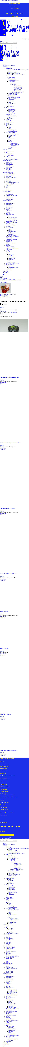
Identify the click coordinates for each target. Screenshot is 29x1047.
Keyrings (8, 215)
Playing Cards (9, 251)
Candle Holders (9, 198)
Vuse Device (14, 83)
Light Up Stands (9, 207)
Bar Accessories (12, 231)
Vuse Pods (13, 84)
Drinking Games (12, 235)
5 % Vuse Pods (17, 90)
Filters (9, 137)
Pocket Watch (9, 162)
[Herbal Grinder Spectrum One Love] (14, 412)
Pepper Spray (9, 185)
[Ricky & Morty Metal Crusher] (14, 747)
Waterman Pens (11, 257)
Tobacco (7, 119)
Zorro (9, 128)
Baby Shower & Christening (12, 159)
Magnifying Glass (10, 214)
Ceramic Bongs (11, 110)
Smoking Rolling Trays (13, 134)
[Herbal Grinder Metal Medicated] (14, 346)
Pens (7, 253)
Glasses (10, 230)
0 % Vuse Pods (17, 85)
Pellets (7, 188)
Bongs (7, 107)
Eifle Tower (8, 213)
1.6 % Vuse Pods (18, 87)
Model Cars (8, 223)
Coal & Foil (11, 106)
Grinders (10, 141)
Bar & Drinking (9, 227)
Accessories (11, 99)
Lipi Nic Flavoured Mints (14, 97)
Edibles (10, 71)
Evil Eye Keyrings (12, 217)
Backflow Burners (10, 221)
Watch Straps (8, 169)
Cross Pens (10, 255)
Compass (8, 212)
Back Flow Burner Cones (11, 222)
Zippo (9, 127)
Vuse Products (11, 81)
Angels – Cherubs (10, 246)
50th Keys (10, 158)
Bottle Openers (11, 232)
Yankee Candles (9, 199)
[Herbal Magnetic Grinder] (14, 477)
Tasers (7, 186)
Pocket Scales (9, 210)
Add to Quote (3, 311)
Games (7, 250)
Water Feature (9, 249)
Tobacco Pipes (9, 120)
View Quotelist (25, 39)
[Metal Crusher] (14, 608)
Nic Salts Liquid (12, 98)
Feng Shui (8, 245)
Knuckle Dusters (9, 175)
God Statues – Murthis (11, 243)
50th (7, 156)
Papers (9, 136)
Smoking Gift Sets (12, 115)
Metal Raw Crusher (5, 714)
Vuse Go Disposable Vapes (17, 92)
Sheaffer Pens (11, 258)
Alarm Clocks (9, 167)
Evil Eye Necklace (10, 264)
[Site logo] (10, 61)
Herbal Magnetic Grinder (7, 508)
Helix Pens (10, 259)
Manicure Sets (9, 204)
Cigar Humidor (9, 124)
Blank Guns (8, 181)
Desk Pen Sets (11, 262)
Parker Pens (11, 254)
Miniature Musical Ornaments (12, 236)
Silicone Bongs (11, 112)
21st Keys (10, 153)
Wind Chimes (9, 240)
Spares (9, 105)
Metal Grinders (14, 143)
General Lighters (12, 130)
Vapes (7, 76)
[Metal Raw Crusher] (14, 683)
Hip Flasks (10, 234)
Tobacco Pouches (9, 122)
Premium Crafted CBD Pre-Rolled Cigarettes (18, 69)
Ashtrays (10, 148)
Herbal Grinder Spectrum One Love (10, 443)
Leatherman (8, 176)
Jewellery (8, 265)
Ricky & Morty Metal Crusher (9, 750)
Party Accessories (9, 151)
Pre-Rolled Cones (12, 139)
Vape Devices (11, 77)
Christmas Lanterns (10, 203)
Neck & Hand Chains (13, 267)
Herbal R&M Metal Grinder (8, 574)
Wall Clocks (8, 168)
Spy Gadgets (8, 208)
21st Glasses (11, 155)
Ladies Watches (9, 164)
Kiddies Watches (9, 165)
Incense (7, 193)
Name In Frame (9, 205)
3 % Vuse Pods (17, 89)
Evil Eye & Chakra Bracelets (12, 263)
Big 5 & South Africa (10, 225)
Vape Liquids (11, 95)
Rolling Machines (12, 147)
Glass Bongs (11, 111)
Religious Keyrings (12, 220)
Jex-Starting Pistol (10, 183)
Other (9, 260)
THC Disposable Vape (13, 80)
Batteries (8, 171)
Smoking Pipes (9, 114)
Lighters (7, 125)
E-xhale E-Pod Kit (12, 94)
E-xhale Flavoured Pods (13, 93)
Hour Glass (8, 202)
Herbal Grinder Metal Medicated (9, 377)
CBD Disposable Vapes (13, 72)
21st (6, 152)
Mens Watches (9, 163)
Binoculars (8, 226)
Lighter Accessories (12, 131)
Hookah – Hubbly (10, 101)
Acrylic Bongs (11, 109)
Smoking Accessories (10, 132)
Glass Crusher (3, 298)
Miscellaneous (9, 241)
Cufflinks (10, 268)
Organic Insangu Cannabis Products (16, 74)
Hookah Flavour (12, 103)
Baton (7, 187)
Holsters (7, 178)
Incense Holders (9, 194)
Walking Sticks (9, 237)
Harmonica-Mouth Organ (11, 239)
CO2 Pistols (8, 180)
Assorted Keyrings (12, 218)
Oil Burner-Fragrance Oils (11, 195)
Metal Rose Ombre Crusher (6, 294)
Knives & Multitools (10, 173)
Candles (7, 196)
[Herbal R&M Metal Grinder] (14, 543)
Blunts (9, 140)
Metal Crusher (4, 611)
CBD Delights (9, 68)
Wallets (7, 209)
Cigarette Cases (11, 135)
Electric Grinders (15, 144)
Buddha (7, 244)
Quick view (2, 383)
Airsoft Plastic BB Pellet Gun (12, 182)
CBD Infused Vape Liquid (14, 73)
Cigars (7, 123)
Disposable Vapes (12, 78)
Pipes (9, 102)
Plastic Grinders (14, 145)
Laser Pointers (9, 270)
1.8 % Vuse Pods (18, 88)
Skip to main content (13, 0)
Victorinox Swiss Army (11, 177)
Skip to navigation (4, 0)
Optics (9, 229)
